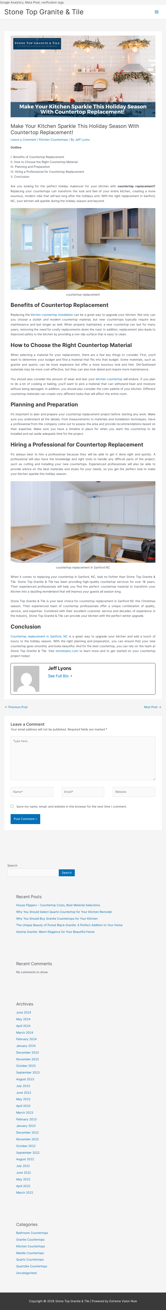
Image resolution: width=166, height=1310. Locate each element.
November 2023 (27, 1059)
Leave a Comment (23, 139)
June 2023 (23, 1092)
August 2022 (25, 1159)
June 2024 (23, 1012)
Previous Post (16, 707)
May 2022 (23, 1179)
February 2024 (26, 1039)
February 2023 (26, 1119)
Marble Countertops (30, 1253)
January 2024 (26, 1046)
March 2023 (24, 1112)
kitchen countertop (109, 379)
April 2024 (23, 1026)
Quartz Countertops (30, 1259)
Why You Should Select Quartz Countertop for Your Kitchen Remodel (64, 912)
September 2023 (28, 1072)
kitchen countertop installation (52, 314)
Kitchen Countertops (53, 139)
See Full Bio (58, 676)
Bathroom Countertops (32, 1233)
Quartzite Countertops (31, 1266)
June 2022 (23, 1172)
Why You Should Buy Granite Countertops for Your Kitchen (57, 918)
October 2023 (26, 1065)
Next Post (152, 707)
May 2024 (23, 1019)
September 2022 (28, 1152)
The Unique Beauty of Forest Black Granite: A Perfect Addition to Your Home (69, 925)
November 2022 (27, 1139)
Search (12, 865)
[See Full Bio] (71, 676)
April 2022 (23, 1186)
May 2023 (23, 1099)
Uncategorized (26, 1273)
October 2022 (25, 1146)
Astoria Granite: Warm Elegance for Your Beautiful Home (55, 932)
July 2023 (23, 1086)
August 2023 (25, 1079)
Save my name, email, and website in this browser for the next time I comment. (71, 806)
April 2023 (23, 1106)
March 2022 (24, 1192)
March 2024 (24, 1032)
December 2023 (27, 1052)
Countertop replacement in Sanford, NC (39, 636)
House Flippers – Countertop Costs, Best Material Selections (58, 905)
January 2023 (26, 1126)
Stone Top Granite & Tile (44, 12)
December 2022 (27, 1132)
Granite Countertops (30, 1239)
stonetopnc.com (67, 651)
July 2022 (23, 1166)
